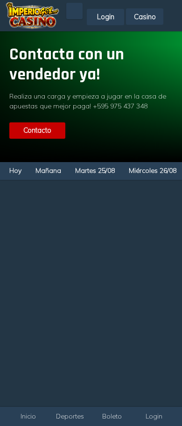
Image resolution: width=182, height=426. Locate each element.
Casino (145, 16)
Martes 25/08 (95, 170)
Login (105, 16)
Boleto (112, 416)
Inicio (28, 416)
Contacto (37, 130)
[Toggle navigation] (174, 6)
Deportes (70, 416)
